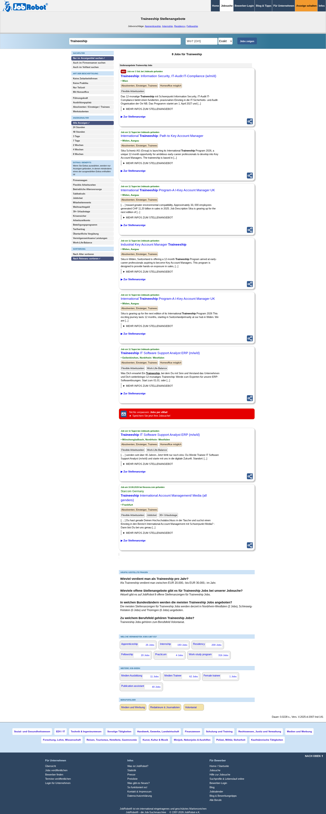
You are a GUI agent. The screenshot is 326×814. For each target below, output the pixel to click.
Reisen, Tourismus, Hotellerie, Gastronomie (112, 739)
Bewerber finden (54, 774)
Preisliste (132, 778)
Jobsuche (215, 770)
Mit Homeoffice (81, 92)
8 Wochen (78, 154)
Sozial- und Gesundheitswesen (32, 731)
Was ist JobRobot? (137, 766)
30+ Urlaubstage (81, 211)
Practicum (169, 655)
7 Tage (76, 140)
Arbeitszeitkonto (81, 220)
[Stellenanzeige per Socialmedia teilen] (250, 121)
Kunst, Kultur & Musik (155, 739)
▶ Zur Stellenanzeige (133, 116)
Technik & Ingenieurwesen (86, 731)
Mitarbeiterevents (82, 202)
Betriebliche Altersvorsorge (87, 189)
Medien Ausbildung (140, 676)
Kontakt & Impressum (139, 791)
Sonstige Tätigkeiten (119, 731)
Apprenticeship (153, 26)
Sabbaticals (79, 193)
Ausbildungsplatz (82, 102)
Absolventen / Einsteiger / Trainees (91, 107)
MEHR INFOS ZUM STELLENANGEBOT (149, 109)
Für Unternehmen (283, 5)
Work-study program (208, 655)
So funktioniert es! (137, 787)
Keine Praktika (80, 83)
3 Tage (76, 136)
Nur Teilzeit (79, 87)
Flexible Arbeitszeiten (84, 185)
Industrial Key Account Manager (153, 244)
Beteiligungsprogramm (85, 224)
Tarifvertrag (79, 229)
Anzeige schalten (306, 5)
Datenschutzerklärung (139, 795)
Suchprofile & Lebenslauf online (227, 778)
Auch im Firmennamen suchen (89, 62)
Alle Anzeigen (80, 123)
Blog (212, 787)
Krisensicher (79, 216)
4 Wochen (78, 149)
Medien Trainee (181, 676)
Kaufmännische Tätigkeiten (267, 739)
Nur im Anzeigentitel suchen (88, 58)
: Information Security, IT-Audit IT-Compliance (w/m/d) (168, 76)
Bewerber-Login (244, 5)
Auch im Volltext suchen (86, 67)
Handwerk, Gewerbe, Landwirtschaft (158, 731)
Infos (322, 5)
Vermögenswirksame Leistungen (90, 238)
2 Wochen (78, 145)
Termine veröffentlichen (58, 778)
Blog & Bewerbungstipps (223, 795)
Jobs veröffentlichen (56, 770)
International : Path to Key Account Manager (162, 136)
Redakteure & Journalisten (165, 707)
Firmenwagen (80, 180)
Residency (179, 26)
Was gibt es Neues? (138, 783)
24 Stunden (79, 127)
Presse (131, 774)
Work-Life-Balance (82, 242)
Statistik (131, 770)
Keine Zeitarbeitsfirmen (85, 78)
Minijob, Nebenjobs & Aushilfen (192, 739)
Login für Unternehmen (57, 783)
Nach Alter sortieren (83, 254)
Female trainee (220, 676)
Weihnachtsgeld (81, 207)
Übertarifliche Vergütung (86, 233)
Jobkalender (216, 791)
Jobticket (78, 198)
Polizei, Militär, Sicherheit (230, 739)
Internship (167, 26)
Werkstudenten (81, 111)
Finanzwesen (192, 731)
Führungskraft (80, 98)
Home (215, 5)
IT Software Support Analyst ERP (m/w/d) (160, 353)
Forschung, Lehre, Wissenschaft (62, 739)
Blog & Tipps (263, 5)
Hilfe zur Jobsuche (220, 774)
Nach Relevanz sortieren (85, 258)
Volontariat (191, 707)
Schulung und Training (219, 731)
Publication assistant (140, 686)
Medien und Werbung (133, 707)
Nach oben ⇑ (314, 756)
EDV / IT (60, 731)
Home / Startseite (219, 766)
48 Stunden (79, 132)
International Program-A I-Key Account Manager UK (168, 190)
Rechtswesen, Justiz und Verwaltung (259, 731)
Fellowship (192, 26)
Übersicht (50, 766)
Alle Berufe (216, 800)
